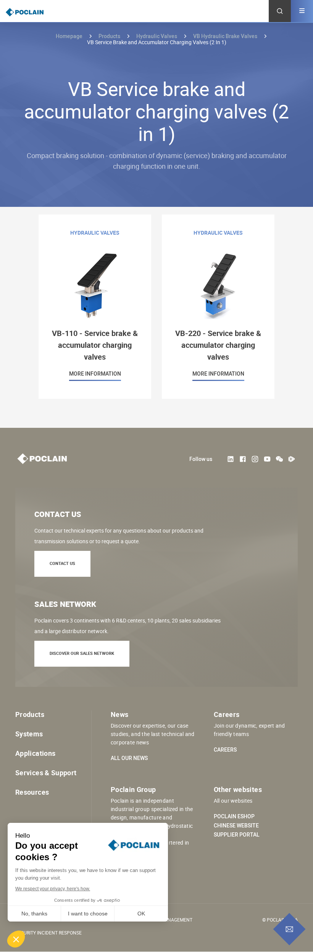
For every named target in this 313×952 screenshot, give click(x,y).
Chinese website (236, 825)
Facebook (243, 459)
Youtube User (267, 459)
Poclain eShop (234, 816)
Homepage (69, 36)
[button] (16, 939)
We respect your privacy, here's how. (52, 888)
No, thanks (34, 913)
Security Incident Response (48, 933)
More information (95, 306)
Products (109, 36)
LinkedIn (230, 459)
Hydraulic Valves (156, 36)
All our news (129, 758)
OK (141, 913)
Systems (29, 733)
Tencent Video (291, 459)
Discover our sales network (82, 653)
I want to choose (88, 913)
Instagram (255, 459)
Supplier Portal (237, 835)
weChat (279, 459)
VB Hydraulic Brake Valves (225, 36)
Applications (35, 753)
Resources (32, 792)
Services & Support (45, 772)
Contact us (62, 563)
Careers (225, 750)
